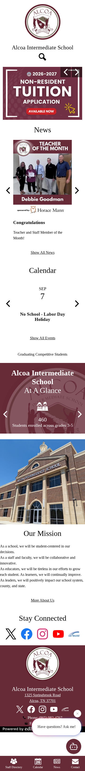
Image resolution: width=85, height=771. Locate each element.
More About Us (42, 600)
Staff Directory (13, 767)
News (42, 129)
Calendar (42, 270)
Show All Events (42, 338)
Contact (75, 767)
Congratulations (29, 222)
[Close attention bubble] (77, 715)
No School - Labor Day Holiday (42, 317)
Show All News (43, 252)
